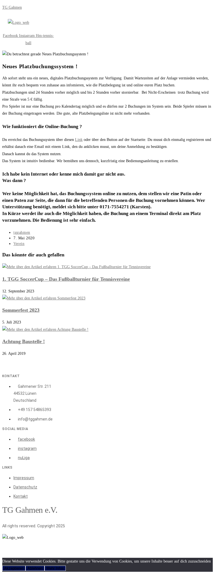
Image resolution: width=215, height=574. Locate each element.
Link (79, 140)
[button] (46, 29)
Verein (19, 244)
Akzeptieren (14, 568)
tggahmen (21, 232)
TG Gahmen (12, 7)
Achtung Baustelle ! (23, 341)
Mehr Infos (55, 568)
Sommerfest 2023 (20, 310)
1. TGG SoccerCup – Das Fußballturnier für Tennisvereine (66, 279)
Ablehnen (35, 568)
